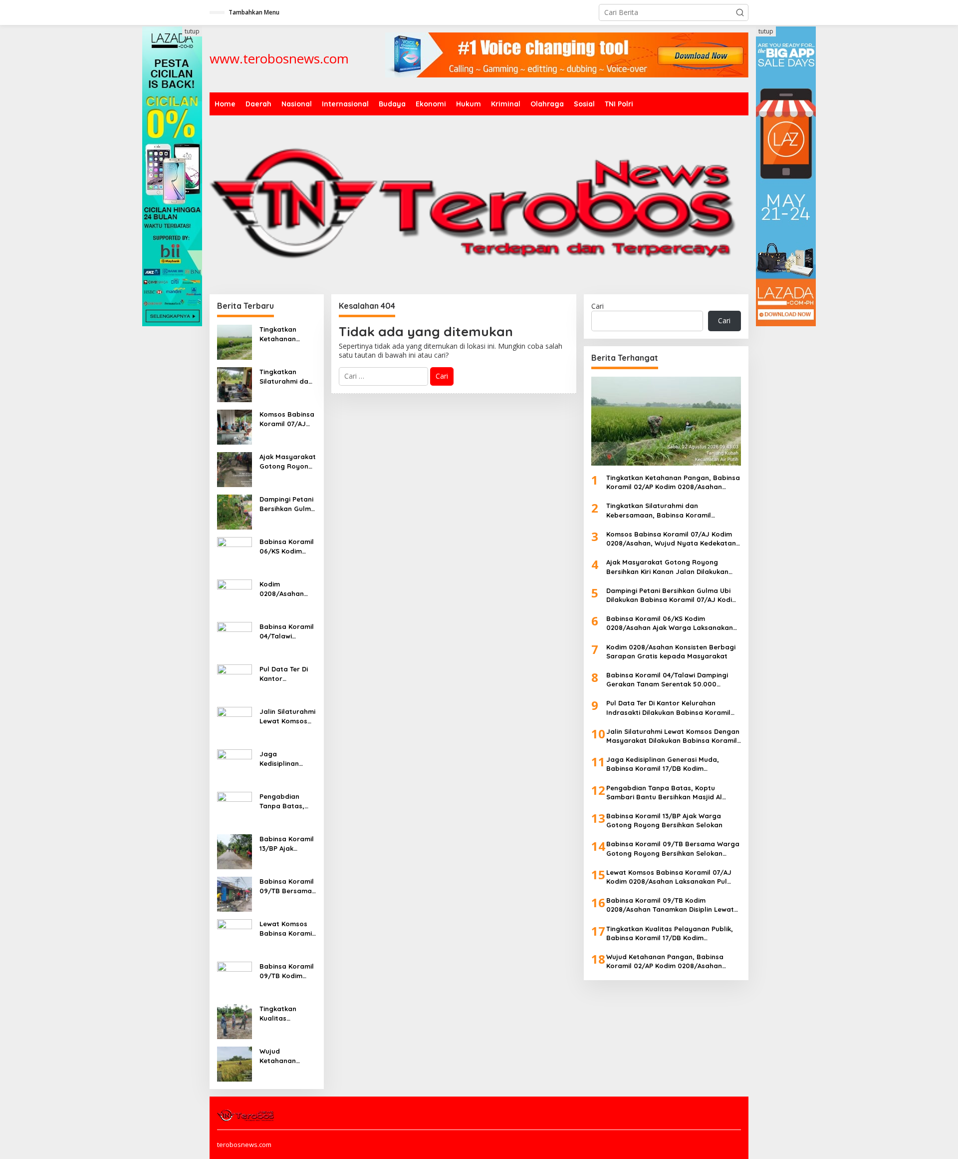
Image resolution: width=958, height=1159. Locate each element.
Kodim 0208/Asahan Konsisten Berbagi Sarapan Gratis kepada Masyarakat (285, 588)
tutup (192, 31)
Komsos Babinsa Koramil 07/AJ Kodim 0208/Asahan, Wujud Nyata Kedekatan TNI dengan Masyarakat (286, 419)
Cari (597, 306)
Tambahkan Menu (254, 12)
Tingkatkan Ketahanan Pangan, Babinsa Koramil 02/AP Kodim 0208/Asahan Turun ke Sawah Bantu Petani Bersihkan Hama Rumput (287, 334)
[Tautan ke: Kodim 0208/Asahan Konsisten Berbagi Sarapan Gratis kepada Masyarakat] (234, 596)
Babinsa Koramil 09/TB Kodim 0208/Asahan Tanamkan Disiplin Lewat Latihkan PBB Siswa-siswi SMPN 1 (286, 971)
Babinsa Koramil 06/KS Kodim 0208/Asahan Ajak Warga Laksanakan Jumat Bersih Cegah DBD (286, 546)
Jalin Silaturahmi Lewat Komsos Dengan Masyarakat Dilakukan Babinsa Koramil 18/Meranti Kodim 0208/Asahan (287, 716)
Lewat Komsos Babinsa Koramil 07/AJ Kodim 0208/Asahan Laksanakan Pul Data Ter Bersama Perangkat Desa (286, 928)
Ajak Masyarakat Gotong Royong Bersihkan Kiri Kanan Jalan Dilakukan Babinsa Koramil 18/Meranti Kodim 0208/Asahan (287, 461)
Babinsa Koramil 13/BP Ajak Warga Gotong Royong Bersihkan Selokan (286, 843)
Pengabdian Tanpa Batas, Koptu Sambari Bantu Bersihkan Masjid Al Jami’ (286, 801)
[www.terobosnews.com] (246, 1114)
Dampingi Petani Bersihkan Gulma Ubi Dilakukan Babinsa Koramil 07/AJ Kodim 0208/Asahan (287, 504)
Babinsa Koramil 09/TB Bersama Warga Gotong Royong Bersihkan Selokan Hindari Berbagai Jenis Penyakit (286, 886)
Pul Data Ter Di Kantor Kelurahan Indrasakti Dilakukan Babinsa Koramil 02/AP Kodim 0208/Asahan (286, 673)
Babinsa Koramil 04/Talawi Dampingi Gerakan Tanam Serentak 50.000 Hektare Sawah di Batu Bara (287, 631)
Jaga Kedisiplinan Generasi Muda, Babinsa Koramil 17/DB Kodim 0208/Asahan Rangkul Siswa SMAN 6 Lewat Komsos (286, 758)
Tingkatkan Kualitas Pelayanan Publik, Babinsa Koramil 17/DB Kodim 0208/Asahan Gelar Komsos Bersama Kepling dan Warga (287, 1013)
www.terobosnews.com (279, 58)
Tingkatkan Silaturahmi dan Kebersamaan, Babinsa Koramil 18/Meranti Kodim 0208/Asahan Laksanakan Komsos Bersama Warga (286, 376)
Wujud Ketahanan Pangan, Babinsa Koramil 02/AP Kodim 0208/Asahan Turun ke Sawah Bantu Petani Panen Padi (287, 1056)
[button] (739, 12)
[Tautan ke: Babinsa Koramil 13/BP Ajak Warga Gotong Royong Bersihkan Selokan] (234, 851)
